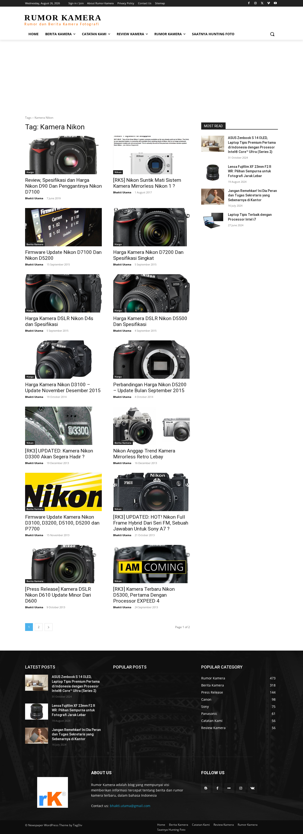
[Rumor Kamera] (52, 792)
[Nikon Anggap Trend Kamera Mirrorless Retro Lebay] (151, 426)
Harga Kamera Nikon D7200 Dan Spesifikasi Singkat (148, 255)
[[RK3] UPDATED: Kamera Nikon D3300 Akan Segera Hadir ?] (63, 426)
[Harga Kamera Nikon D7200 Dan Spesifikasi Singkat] (151, 227)
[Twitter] (262, 3)
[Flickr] (229, 788)
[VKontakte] (252, 788)
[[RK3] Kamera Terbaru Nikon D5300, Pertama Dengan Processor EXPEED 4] (151, 564)
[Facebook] (249, 3)
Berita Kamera (35, 244)
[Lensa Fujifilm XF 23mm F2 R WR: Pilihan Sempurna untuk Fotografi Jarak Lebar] (212, 173)
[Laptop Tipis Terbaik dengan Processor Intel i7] (212, 221)
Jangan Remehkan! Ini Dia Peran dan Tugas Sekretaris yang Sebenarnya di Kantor (252, 195)
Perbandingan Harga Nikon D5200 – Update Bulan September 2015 (150, 387)
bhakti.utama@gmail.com (130, 806)
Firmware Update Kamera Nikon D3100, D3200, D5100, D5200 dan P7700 (62, 523)
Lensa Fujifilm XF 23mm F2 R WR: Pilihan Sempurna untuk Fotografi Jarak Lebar (249, 171)
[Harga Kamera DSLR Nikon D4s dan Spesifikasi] (63, 293)
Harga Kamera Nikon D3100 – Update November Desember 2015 (63, 387)
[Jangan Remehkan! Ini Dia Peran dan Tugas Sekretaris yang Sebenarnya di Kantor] (212, 197)
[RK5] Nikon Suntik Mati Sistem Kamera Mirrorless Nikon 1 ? (147, 183)
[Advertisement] (151, 75)
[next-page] (49, 627)
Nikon (118, 172)
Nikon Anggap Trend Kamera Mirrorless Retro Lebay (144, 454)
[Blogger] (205, 788)
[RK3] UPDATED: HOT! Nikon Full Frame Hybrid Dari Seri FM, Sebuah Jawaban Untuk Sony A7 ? (150, 523)
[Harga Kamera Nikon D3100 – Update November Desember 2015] (63, 359)
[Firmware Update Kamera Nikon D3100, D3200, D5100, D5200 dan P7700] (63, 492)
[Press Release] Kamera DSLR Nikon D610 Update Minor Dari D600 (58, 595)
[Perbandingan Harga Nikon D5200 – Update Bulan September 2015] (151, 359)
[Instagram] (255, 3)
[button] (272, 34)
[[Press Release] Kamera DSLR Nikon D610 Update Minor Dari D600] (63, 564)
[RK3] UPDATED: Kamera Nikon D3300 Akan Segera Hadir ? (59, 454)
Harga (30, 172)
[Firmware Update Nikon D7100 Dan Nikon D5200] (63, 227)
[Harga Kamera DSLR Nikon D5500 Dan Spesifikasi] (151, 293)
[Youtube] (275, 3)
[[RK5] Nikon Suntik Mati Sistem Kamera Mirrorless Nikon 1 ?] (151, 155)
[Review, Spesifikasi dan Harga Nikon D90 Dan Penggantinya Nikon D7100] (63, 155)
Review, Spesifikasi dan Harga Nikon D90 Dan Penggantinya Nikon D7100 (63, 186)
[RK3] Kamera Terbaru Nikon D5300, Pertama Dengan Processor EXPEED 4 (144, 595)
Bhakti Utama (34, 198)
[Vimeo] (268, 3)
